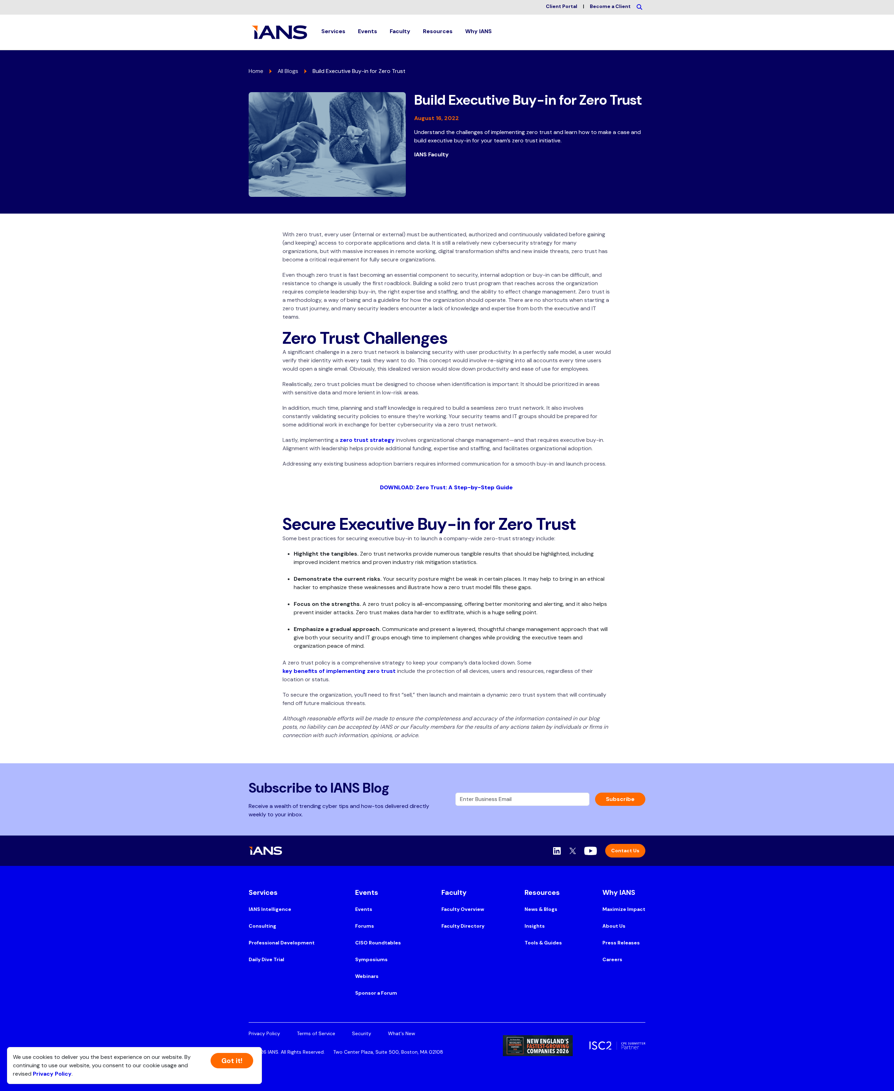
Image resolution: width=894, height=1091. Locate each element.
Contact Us (625, 850)
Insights (535, 926)
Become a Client (610, 6)
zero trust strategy (367, 440)
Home (256, 71)
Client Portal (561, 6)
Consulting (262, 926)
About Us (613, 926)
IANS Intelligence (270, 909)
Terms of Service (316, 1033)
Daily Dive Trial (266, 959)
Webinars (367, 976)
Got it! (231, 1060)
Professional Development (282, 943)
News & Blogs (541, 909)
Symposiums (371, 959)
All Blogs (288, 71)
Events (363, 909)
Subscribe (620, 799)
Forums (364, 926)
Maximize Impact (623, 909)
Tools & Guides (543, 943)
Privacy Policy (264, 1033)
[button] (333, 32)
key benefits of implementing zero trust (339, 671)
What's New (401, 1033)
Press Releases (621, 943)
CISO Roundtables (378, 943)
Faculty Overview (462, 909)
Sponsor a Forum (376, 993)
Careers (612, 959)
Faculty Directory (462, 926)
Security (361, 1033)
